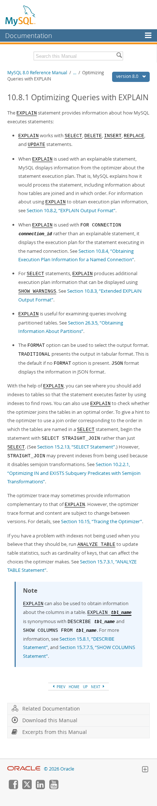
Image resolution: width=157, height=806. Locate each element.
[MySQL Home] (20, 15)
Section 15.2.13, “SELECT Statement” (76, 446)
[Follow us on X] (26, 787)
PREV (60, 686)
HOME (74, 686)
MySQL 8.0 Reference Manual (37, 72)
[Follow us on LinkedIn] (40, 787)
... (74, 72)
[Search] (119, 56)
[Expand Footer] (145, 770)
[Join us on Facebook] (13, 787)
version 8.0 (127, 76)
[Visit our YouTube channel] (54, 787)
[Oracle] (24, 769)
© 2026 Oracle (59, 769)
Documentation (28, 35)
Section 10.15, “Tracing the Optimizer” (101, 521)
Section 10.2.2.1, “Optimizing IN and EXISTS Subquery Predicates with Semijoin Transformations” (74, 473)
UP (85, 686)
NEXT (96, 686)
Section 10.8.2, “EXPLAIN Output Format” (71, 210)
